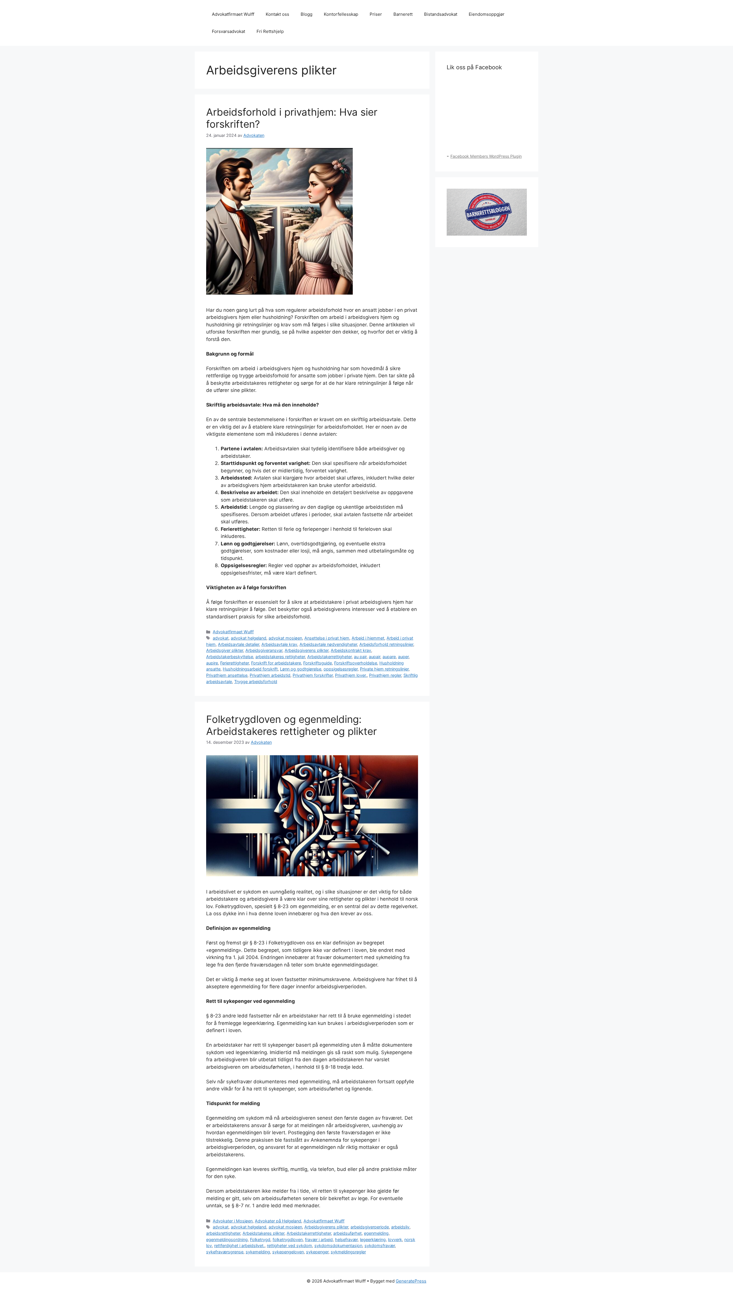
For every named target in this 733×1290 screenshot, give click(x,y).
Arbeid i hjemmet (368, 638)
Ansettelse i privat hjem (326, 638)
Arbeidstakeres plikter (263, 1233)
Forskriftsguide (317, 662)
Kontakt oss (277, 14)
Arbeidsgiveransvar (263, 650)
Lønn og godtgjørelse (300, 668)
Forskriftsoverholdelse (355, 662)
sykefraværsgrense (224, 1251)
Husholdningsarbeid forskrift (250, 668)
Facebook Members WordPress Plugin (486, 156)
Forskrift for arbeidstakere (276, 662)
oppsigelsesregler (341, 668)
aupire (212, 662)
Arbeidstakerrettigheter (329, 656)
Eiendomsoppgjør (487, 14)
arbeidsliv (400, 1226)
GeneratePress (411, 1281)
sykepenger (317, 1251)
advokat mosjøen (285, 638)
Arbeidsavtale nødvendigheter (328, 644)
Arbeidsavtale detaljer (238, 644)
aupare (389, 656)
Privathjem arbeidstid (270, 675)
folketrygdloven (288, 1239)
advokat (220, 638)
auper (403, 656)
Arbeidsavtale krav (279, 644)
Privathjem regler (385, 675)
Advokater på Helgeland (278, 1220)
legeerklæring (373, 1239)
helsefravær (346, 1239)
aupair (374, 656)
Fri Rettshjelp (270, 31)
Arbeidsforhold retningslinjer (386, 644)
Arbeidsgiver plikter (224, 650)
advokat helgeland (248, 638)
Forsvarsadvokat (228, 31)
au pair (360, 656)
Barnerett (403, 14)
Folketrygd (260, 1239)
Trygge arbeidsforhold (255, 681)
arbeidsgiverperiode (369, 1226)
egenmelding (376, 1233)
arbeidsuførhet (347, 1233)
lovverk (395, 1239)
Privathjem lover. (351, 675)
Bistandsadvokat (440, 14)
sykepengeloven (288, 1251)
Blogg (306, 14)
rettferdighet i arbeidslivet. (239, 1245)
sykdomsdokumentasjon (338, 1245)
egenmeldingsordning (227, 1239)
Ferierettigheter (234, 662)
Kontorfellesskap (341, 14)
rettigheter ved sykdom (289, 1245)
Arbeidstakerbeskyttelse (229, 656)
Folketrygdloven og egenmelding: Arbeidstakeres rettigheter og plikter (291, 725)
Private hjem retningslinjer (384, 668)
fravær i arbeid (319, 1239)
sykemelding (258, 1251)
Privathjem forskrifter (313, 675)
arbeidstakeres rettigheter (280, 656)
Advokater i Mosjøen (233, 1220)
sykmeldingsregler (348, 1251)
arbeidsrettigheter (223, 1233)
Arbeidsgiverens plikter (306, 650)
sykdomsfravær (379, 1245)
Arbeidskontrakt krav (351, 650)
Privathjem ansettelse (226, 675)
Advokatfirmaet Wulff (233, 14)
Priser (376, 14)
